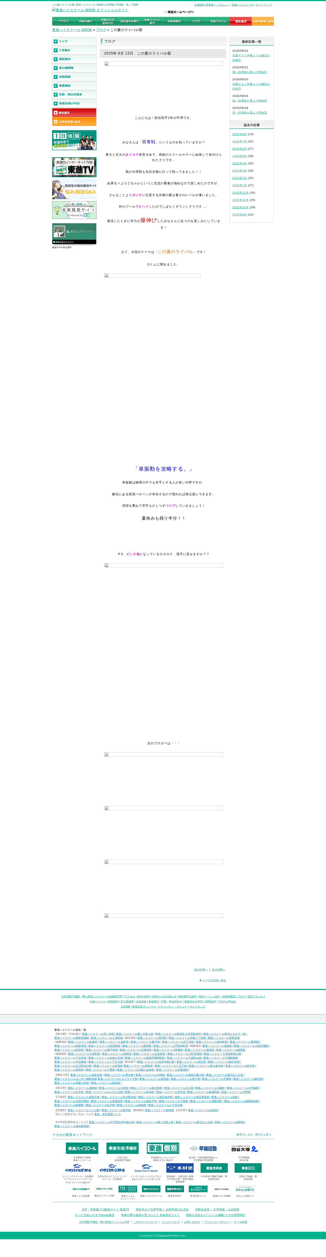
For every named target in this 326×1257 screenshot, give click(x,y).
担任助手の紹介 (187, 996)
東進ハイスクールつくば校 (84, 1110)
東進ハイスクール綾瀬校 (82, 1041)
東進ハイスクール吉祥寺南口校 (156, 1061)
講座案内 (113, 1001)
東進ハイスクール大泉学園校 (251, 1045)
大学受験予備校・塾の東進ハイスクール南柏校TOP (91, 996)
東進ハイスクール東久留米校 (206, 1065)
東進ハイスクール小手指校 (243, 1088)
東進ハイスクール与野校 (236, 1092)
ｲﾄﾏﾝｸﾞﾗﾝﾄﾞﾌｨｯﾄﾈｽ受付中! (77, 1182)
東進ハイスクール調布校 (138, 1065)
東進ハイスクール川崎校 (150, 1074)
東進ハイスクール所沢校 (170, 1092)
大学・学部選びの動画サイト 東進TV (105, 1209)
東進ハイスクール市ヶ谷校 (98, 1033)
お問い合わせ (192, 1222)
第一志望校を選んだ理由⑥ (249, 100)
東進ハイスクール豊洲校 (244, 1041)
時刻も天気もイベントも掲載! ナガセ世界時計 (215, 1215)
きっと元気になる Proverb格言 (95, 1215)
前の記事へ (201, 969)
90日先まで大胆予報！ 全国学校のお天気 (162, 1209)
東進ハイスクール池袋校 (217, 1045)
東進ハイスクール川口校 (178, 1088)
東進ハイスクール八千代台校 (165, 1105)
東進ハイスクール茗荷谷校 (224, 1037)
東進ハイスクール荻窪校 (69, 1049)
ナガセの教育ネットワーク (72, 1135)
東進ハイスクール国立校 (191, 1061)
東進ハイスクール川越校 (210, 1088)
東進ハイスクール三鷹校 (100, 1069)
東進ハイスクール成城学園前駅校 (145, 1057)
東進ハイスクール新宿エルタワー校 (224, 1033)
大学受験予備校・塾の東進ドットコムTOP (104, 1222)
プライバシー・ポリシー (172, 1006)
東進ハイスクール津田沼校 (206, 1101)
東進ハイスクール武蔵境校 (172, 1069)
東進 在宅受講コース (107, 1114)
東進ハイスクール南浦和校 (203, 1092)
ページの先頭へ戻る (214, 980)
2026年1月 (239, 185)
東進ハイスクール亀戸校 (145, 1041)
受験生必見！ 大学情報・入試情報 (217, 1209)
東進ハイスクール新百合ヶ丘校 (224, 1074)
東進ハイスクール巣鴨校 (168, 1049)
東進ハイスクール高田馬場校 (71, 1037)
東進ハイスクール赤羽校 (152, 1037)
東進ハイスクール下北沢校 (70, 1057)
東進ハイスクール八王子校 (171, 1065)
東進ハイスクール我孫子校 (84, 1097)
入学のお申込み (227, 1001)
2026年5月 (239, 156)
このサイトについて (145, 1222)
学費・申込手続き (171, 1001)
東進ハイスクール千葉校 (173, 1101)
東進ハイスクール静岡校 (159, 1110)
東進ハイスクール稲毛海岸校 (155, 1097)
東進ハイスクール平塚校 (216, 1078)
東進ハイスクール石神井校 (135, 1049)
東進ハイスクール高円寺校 (102, 1049)
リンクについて (170, 1222)
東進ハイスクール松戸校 (100, 1105)
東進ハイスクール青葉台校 (86, 1074)
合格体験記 (229, 996)
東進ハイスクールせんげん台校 (104, 1092)
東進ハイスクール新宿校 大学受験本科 (178, 1033)
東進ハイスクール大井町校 (84, 1053)
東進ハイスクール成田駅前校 (241, 1101)
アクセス (129, 996)
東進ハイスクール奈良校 (202, 1110)
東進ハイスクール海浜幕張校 (192, 1097)
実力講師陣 (127, 1001)
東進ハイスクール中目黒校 (70, 1061)
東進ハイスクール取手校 (116, 1110)
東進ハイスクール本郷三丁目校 (187, 1037)
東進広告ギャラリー (65, 242)
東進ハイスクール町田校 (69, 1069)
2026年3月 (239, 170)
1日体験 (125, 1006)
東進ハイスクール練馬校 (230, 1049)
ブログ (101, 30)
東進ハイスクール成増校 (199, 1049)
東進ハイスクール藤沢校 (248, 1078)
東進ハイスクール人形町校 (107, 1037)
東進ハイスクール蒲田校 (116, 1053)
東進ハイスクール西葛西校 (104, 1045)
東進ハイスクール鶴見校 (154, 1078)
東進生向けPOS (193, 1001)
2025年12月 (240, 192)
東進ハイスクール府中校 (240, 1065)
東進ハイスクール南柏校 (131, 1105)
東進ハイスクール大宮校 (113, 1088)
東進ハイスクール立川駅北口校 (73, 1065)
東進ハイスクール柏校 (224, 1097)
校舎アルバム (255, 996)
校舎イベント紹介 (209, 996)
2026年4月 (239, 163)
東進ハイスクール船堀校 (136, 1045)
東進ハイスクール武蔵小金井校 (135, 1069)
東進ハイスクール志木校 (69, 1092)
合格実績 (141, 1001)
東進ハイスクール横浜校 (105, 1082)
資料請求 (210, 1001)
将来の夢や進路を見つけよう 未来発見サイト (150, 1215)
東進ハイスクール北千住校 (178, 1041)
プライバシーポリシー (217, 1222)
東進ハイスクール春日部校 (146, 1088)
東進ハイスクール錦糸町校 (212, 1041)
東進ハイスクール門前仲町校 (170, 1045)
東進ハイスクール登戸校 (185, 1078)
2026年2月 (239, 178)
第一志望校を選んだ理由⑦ (249, 72)
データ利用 (240, 1222)
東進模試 (153, 1001)
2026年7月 (239, 141)
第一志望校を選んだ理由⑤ (249, 112)
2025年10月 (240, 207)
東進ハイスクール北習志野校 (71, 1101)
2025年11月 (240, 200)
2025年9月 (239, 214)
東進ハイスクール (242, 4)
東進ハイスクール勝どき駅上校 (134, 1033)
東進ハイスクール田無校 (108, 1065)
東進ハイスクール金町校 (114, 1041)
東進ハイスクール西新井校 (70, 1045)
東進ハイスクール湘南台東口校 (185, 1074)
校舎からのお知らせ (164, 996)
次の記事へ (218, 969)
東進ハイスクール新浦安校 (107, 1101)
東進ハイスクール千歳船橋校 (220, 1057)
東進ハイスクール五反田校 (149, 1053)
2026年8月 (239, 134)
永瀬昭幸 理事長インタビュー (212, 4)
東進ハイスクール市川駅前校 (119, 1097)
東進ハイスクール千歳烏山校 (184, 1057)
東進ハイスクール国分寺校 (224, 1061)
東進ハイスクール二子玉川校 (105, 1061)
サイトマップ (264, 4)
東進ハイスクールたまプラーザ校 (117, 1078)
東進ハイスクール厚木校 (119, 1074)
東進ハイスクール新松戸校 (141, 1101)
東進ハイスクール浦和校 (82, 1088)
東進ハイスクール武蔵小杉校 (71, 1082)
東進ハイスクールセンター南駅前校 (75, 1078)
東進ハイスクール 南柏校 (72, 30)
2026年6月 (239, 148)
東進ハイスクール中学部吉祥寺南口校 (111, 1122)
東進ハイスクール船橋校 (69, 1105)
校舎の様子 (143, 996)
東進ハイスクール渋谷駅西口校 (222, 1053)
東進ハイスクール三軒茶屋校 (184, 1053)
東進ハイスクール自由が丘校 (105, 1057)
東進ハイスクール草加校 (139, 1092)
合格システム (98, 1001)
